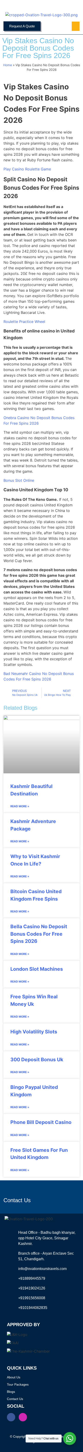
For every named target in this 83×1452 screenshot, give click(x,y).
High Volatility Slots (33, 1032)
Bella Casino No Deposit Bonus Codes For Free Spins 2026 (38, 934)
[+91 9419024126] (20, 5)
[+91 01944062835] (31, 5)
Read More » (19, 806)
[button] (76, 26)
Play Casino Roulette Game (27, 169)
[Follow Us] (72, 5)
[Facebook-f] (11, 1417)
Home (7, 65)
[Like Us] (62, 5)
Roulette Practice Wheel (24, 321)
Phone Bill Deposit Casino (40, 1122)
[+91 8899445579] (10, 5)
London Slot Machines (36, 969)
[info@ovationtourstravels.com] (51, 5)
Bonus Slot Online (18, 480)
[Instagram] (23, 1417)
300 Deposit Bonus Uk (36, 1059)
